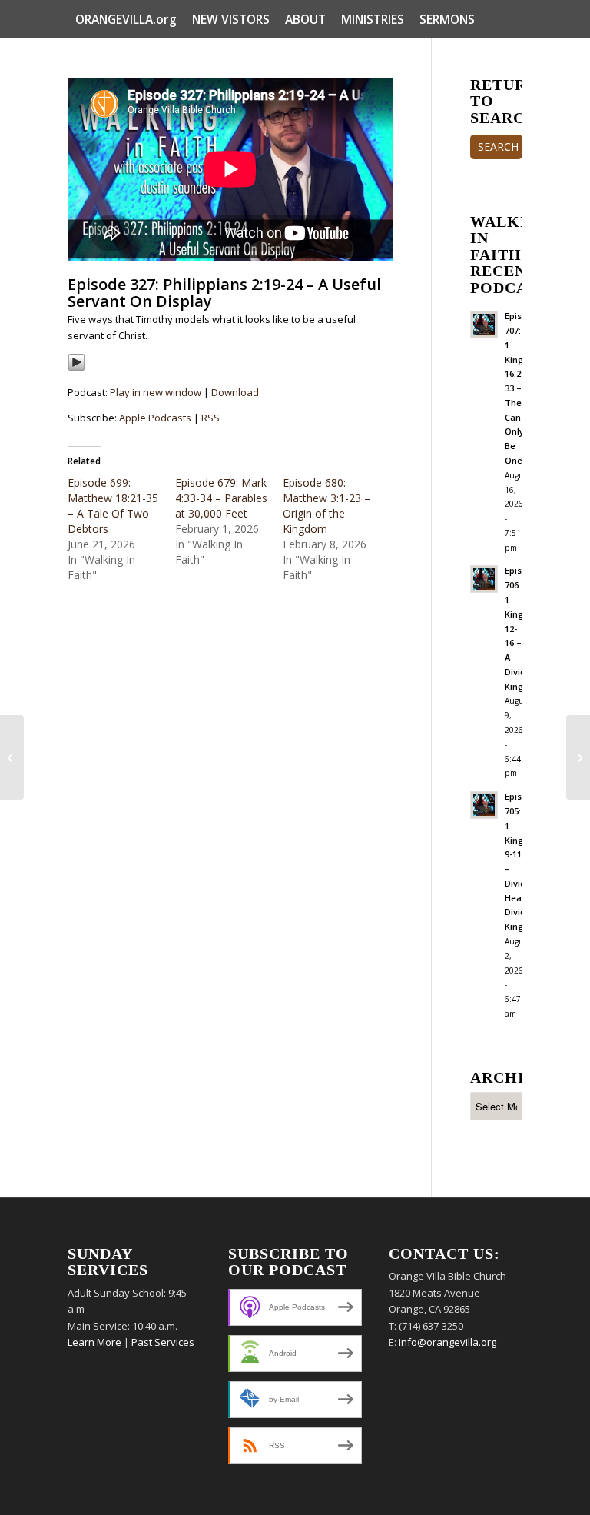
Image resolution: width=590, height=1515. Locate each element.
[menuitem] (126, 19)
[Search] (513, 57)
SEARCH (498, 146)
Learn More (94, 1342)
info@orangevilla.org (447, 1342)
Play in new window (155, 392)
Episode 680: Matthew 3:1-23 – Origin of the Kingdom (326, 505)
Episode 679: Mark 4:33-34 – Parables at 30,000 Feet (221, 498)
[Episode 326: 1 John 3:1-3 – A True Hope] (12, 757)
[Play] (76, 368)
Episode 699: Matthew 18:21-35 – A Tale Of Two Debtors (113, 505)
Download (235, 392)
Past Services (162, 1342)
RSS (210, 418)
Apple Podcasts (155, 418)
